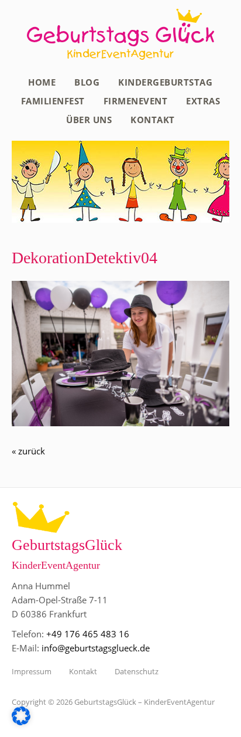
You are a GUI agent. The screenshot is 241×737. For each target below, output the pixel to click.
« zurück (28, 451)
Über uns (89, 119)
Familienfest (53, 101)
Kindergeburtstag (165, 82)
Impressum (31, 671)
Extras (203, 101)
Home (42, 82)
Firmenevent (136, 101)
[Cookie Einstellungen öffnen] (21, 722)
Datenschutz (137, 671)
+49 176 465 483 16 (87, 634)
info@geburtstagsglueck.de (96, 648)
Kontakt (152, 119)
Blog (86, 82)
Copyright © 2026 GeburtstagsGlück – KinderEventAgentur (113, 702)
